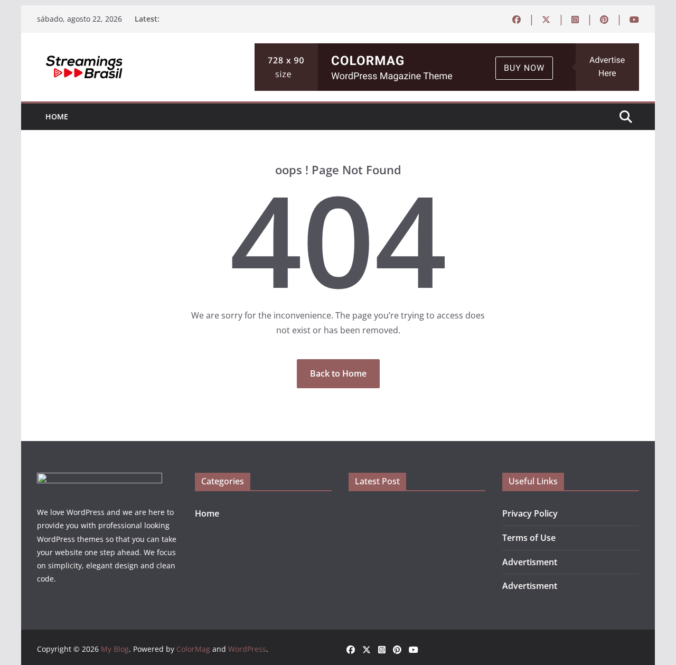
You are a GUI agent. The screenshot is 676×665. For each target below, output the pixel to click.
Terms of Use (529, 538)
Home (56, 116)
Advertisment (529, 562)
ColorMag (193, 649)
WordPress (247, 649)
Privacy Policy (530, 513)
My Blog (115, 649)
